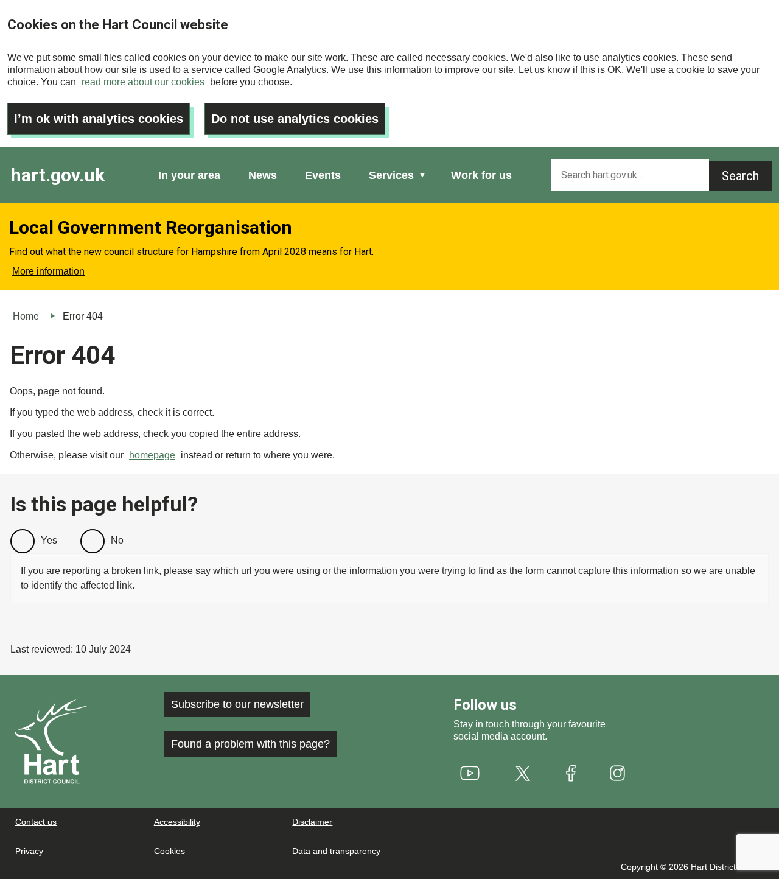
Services (391, 175)
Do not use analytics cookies (295, 118)
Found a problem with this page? (250, 744)
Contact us (36, 822)
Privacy (29, 851)
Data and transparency (336, 851)
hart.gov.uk (57, 175)
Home (26, 316)
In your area (189, 175)
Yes (49, 540)
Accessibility (177, 822)
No (117, 540)
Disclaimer (312, 822)
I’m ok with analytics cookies (98, 118)
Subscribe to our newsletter (237, 704)
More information (48, 271)
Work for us (481, 175)
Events (323, 175)
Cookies (169, 851)
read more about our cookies (143, 82)
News (262, 175)
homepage (152, 455)
